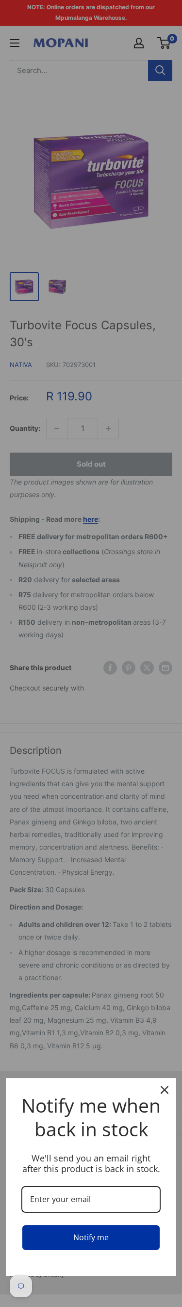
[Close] (164, 1089)
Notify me (91, 1237)
